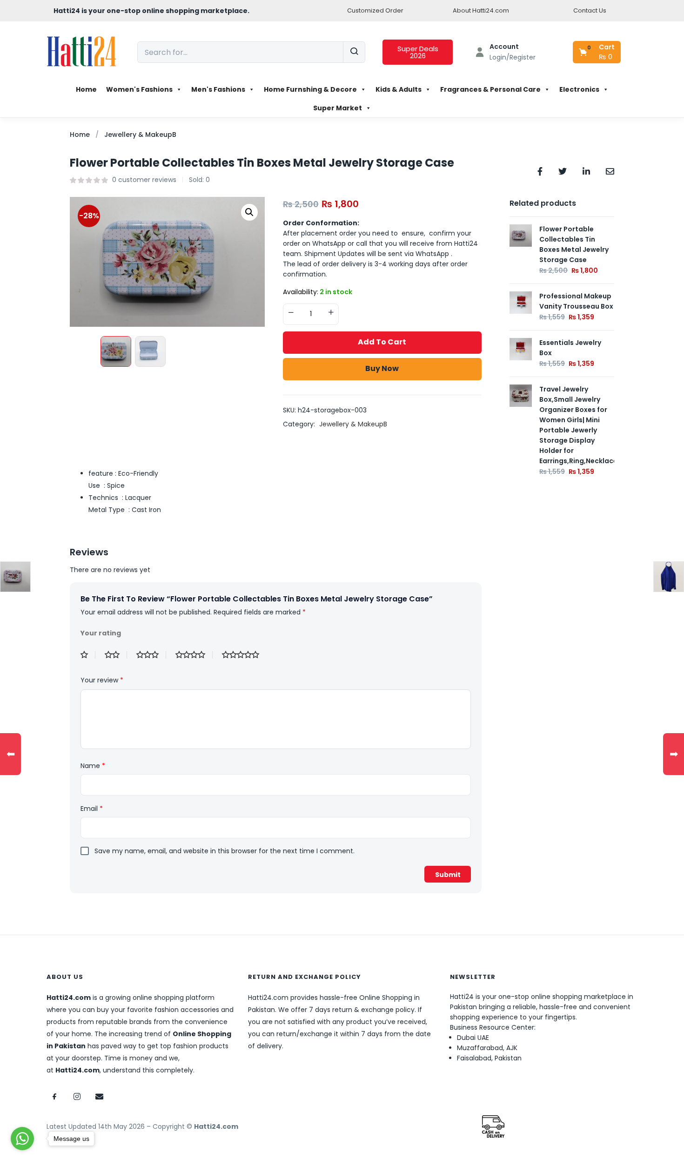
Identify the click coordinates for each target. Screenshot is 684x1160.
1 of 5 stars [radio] (87, 655)
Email (91, 808)
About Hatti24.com (481, 10)
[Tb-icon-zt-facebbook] (54, 1096)
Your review (101, 680)
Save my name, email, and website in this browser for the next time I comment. (224, 851)
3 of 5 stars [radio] (151, 655)
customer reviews (144, 179)
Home (86, 89)
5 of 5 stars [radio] (244, 655)
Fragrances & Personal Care (490, 89)
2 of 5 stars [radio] (116, 655)
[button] (597, 52)
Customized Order (375, 10)
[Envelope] (99, 1096)
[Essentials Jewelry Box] (521, 348)
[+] (331, 313)
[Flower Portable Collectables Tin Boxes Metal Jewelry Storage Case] (540, 170)
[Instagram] (77, 1096)
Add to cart (382, 342)
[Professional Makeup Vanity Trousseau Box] (521, 302)
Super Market (337, 108)
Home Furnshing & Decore (310, 89)
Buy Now (382, 368)
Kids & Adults (399, 89)
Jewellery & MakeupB (140, 134)
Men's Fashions (218, 89)
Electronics (579, 89)
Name (92, 765)
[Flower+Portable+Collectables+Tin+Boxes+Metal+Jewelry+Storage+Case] (562, 170)
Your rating (100, 633)
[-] (291, 313)
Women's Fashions (139, 89)
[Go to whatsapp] (22, 1138)
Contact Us (589, 10)
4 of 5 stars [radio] (194, 655)
